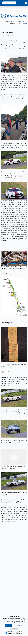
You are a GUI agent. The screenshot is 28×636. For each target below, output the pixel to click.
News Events (21, 21)
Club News (12, 23)
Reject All (14, 629)
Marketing (20, 633)
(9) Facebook (5, 372)
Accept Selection (18, 625)
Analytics (19, 631)
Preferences (11, 633)
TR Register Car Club (8, 21)
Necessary (11, 631)
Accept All (8, 625)
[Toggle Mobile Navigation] (26, 3)
